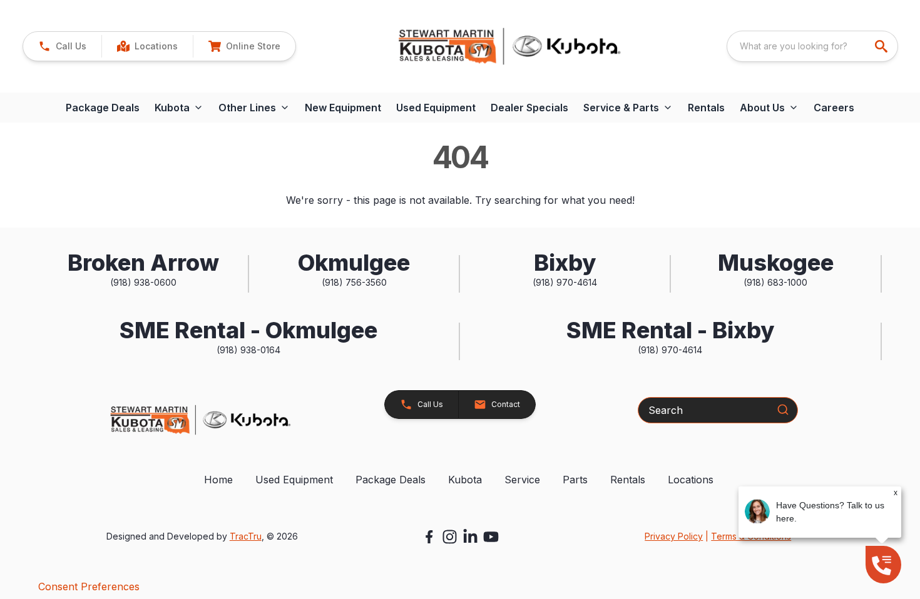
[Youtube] (491, 536)
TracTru (246, 536)
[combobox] (812, 46)
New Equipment (343, 107)
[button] (62, 46)
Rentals (706, 107)
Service (522, 479)
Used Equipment (436, 107)
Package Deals (103, 107)
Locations (690, 479)
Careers (834, 107)
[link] (147, 46)
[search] (882, 46)
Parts (575, 479)
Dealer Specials (529, 107)
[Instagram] (449, 536)
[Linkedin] (470, 536)
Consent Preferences (89, 586)
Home (218, 479)
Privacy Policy (674, 536)
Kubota (465, 479)
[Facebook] (429, 536)
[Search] (783, 409)
